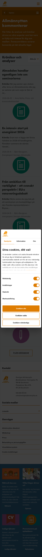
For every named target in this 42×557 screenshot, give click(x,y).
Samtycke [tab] (7, 241)
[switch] (36, 285)
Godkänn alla (21, 308)
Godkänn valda (21, 315)
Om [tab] (34, 241)
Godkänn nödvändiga (21, 323)
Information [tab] (21, 241)
